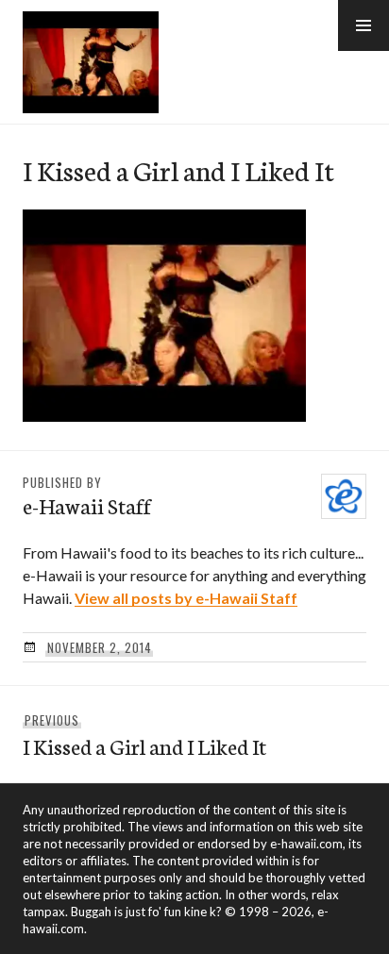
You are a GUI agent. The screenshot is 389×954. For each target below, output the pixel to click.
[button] (363, 25)
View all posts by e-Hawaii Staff (186, 598)
